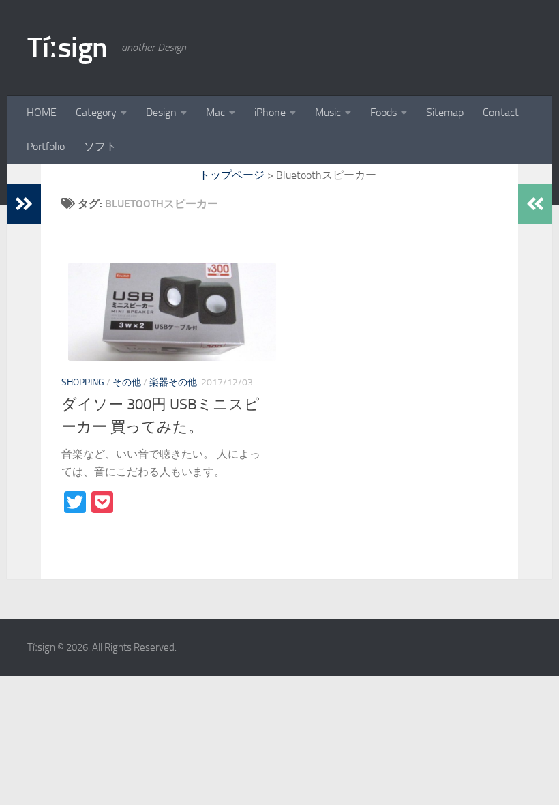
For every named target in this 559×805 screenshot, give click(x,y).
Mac (215, 112)
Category (96, 112)
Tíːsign (67, 48)
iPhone (270, 112)
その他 (126, 382)
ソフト (100, 146)
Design (161, 112)
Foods (383, 112)
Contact (501, 112)
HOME (42, 112)
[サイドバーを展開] (24, 204)
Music (328, 112)
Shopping (82, 382)
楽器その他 (173, 382)
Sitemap (445, 112)
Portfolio (46, 146)
